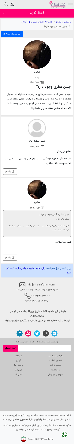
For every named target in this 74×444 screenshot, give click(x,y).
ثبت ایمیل (10, 348)
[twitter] (37, 333)
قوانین (18, 360)
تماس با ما (18, 374)
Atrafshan (48, 439)
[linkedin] (20, 333)
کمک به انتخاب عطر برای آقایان (36, 22)
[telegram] (54, 333)
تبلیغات (18, 356)
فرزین (37, 72)
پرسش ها (18, 365)
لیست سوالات (10, 34)
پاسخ (8, 171)
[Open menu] (70, 4)
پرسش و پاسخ (63, 22)
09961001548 (37, 316)
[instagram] (46, 333)
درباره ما (18, 370)
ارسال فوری (37, 12)
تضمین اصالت (56, 360)
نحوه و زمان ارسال (55, 374)
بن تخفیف (55, 370)
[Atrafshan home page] (57, 4)
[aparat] (28, 333)
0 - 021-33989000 (40, 296)
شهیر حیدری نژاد (37, 141)
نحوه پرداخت (55, 365)
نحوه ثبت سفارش (55, 356)
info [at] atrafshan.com (40, 285)
